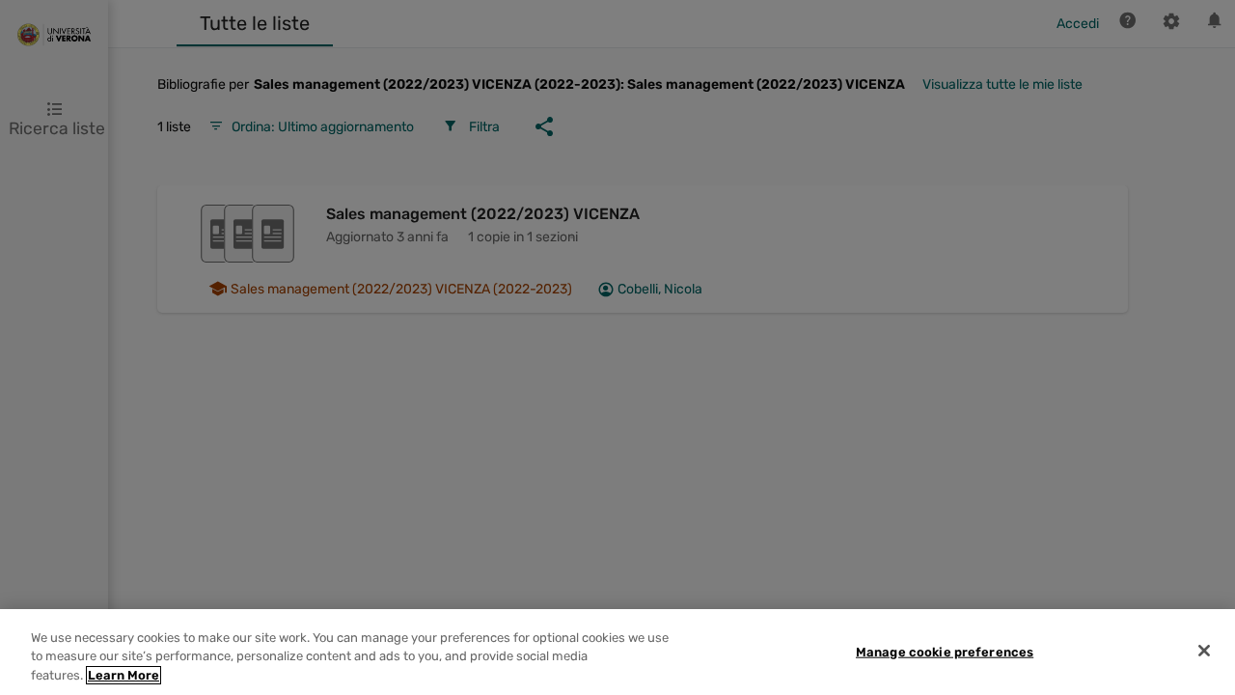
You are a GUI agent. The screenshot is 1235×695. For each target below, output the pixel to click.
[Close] (1204, 650)
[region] (617, 652)
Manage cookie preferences (944, 651)
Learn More (123, 675)
